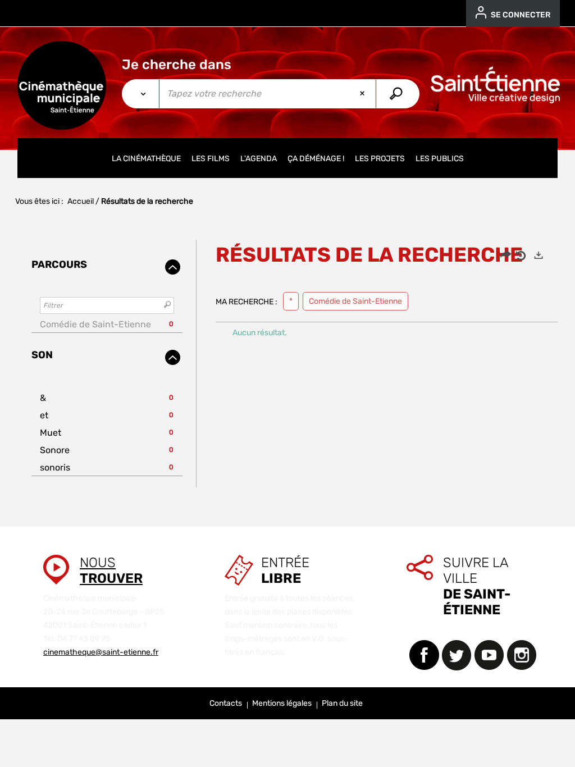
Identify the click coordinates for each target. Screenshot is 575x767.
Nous (111, 570)
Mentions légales (282, 703)
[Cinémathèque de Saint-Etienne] (61, 85)
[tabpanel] (287, 363)
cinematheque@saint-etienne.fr (100, 652)
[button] (107, 324)
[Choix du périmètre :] (140, 93)
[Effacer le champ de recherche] (363, 93)
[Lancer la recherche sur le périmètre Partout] (397, 93)
